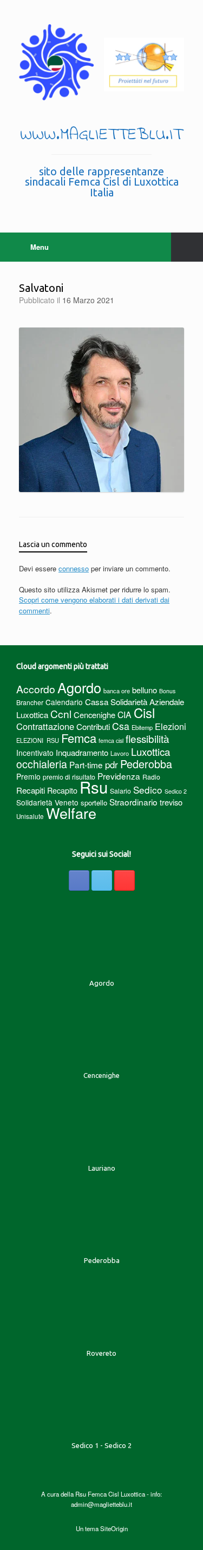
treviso (171, 802)
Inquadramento (82, 752)
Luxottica (150, 751)
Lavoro (119, 753)
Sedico (147, 789)
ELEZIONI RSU (37, 740)
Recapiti (30, 790)
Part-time (86, 764)
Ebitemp (142, 727)
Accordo (35, 689)
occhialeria (41, 763)
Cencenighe (94, 714)
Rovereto (101, 1353)
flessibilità (147, 738)
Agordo (79, 687)
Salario (120, 790)
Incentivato (35, 752)
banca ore (116, 690)
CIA (124, 714)
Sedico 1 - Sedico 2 (101, 1445)
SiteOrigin (114, 1528)
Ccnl (60, 713)
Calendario (64, 702)
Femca (78, 737)
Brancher (29, 702)
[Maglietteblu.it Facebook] (79, 880)
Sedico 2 (176, 791)
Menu (39, 247)
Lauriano (101, 1168)
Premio (28, 776)
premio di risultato (69, 776)
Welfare (71, 812)
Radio (151, 776)
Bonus (167, 691)
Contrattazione (45, 726)
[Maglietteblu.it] (101, 62)
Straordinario (133, 802)
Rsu (94, 786)
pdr (111, 764)
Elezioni (170, 726)
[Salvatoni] (101, 489)
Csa (120, 726)
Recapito (62, 790)
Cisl (144, 712)
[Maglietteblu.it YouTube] (124, 880)
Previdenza (118, 776)
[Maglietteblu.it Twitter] (101, 880)
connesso (73, 568)
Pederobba (146, 763)
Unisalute (30, 816)
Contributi (93, 726)
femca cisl (111, 740)
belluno (144, 689)
